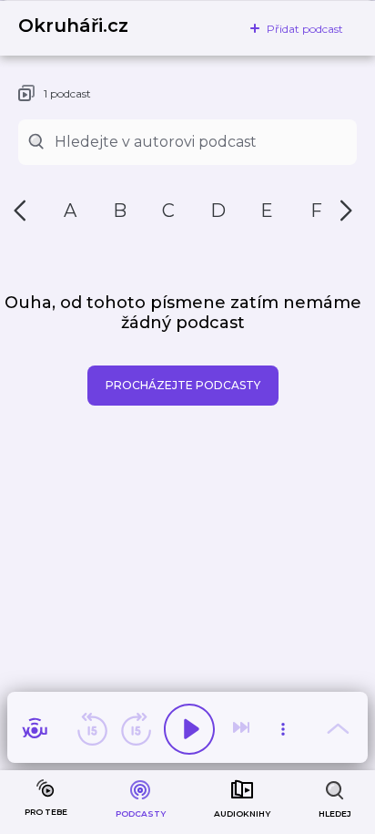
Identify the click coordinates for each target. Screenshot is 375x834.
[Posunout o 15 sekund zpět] (92, 729)
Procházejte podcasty (183, 385)
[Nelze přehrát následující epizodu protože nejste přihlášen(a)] (243, 729)
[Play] (189, 729)
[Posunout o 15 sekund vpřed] (135, 729)
